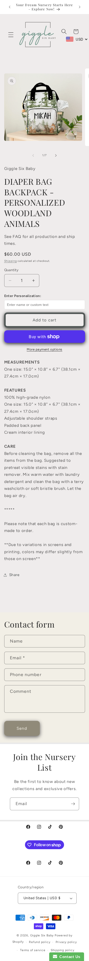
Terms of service (32, 950)
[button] (11, 35)
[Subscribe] (73, 803)
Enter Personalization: (22, 296)
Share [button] (14, 574)
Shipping (10, 261)
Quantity (11, 270)
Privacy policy (66, 942)
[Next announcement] (79, 6)
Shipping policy (62, 950)
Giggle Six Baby (42, 935)
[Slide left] (33, 155)
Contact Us (68, 957)
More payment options (44, 349)
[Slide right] (55, 155)
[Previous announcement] (9, 6)
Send (22, 728)
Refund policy (39, 942)
